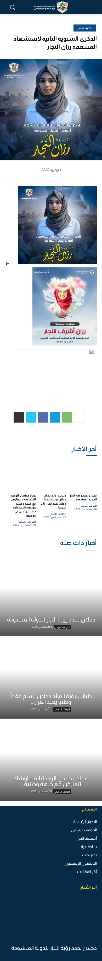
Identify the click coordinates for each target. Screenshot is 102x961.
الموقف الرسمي (57, 513)
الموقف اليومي (89, 506)
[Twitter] (31, 417)
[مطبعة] (19, 417)
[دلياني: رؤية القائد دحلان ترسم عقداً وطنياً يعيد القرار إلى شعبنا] (52, 474)
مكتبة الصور (84, 27)
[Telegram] (55, 417)
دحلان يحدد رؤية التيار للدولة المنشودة (54, 948)
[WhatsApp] (67, 417)
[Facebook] (43, 417)
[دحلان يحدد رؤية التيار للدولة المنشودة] (83, 474)
